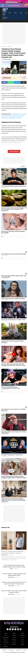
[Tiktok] (15, 629)
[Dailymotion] (20, 629)
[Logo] (14, 5)
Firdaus (11, 568)
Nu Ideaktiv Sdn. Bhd (13, 652)
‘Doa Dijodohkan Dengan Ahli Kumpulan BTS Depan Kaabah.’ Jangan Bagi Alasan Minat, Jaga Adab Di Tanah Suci (13, 115)
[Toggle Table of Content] (23, 78)
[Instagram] (10, 629)
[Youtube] (18, 629)
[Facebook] (8, 629)
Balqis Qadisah (4, 554)
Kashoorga (3, 46)
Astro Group (23, 652)
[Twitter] (13, 629)
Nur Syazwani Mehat (7, 59)
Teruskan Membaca (14, 151)
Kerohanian (9, 46)
